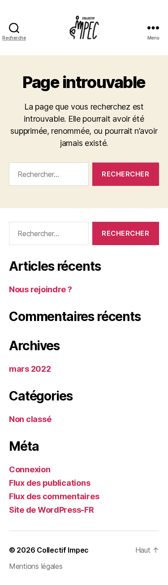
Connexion (30, 469)
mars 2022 (30, 369)
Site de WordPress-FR (51, 510)
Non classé (30, 419)
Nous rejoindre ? (40, 289)
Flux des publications (49, 483)
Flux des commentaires (54, 496)
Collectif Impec (63, 549)
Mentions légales (36, 566)
